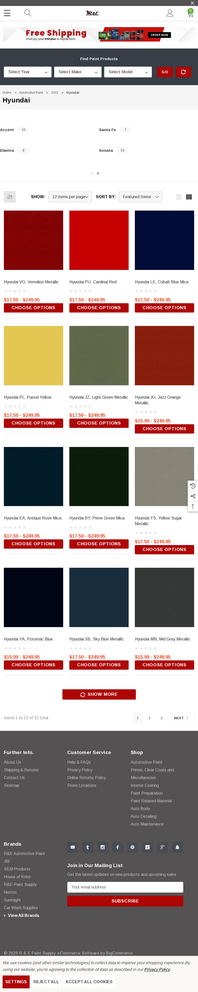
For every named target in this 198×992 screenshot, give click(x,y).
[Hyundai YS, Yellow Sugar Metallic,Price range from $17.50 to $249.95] (164, 476)
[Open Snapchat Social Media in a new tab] (177, 847)
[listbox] (140, 196)
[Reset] (183, 72)
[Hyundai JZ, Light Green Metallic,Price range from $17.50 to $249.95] (99, 355)
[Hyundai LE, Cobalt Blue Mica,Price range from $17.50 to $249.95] (164, 240)
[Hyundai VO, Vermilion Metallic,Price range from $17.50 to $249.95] (33, 240)
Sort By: (106, 197)
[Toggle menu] (8, 12)
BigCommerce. (120, 953)
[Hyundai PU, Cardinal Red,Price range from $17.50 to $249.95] (99, 240)
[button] (99, 34)
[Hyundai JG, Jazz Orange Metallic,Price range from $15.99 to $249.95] (164, 355)
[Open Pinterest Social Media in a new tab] (132, 847)
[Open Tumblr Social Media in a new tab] (87, 847)
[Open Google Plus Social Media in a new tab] (162, 847)
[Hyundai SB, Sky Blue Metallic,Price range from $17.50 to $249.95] (99, 597)
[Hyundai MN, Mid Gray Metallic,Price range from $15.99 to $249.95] (164, 597)
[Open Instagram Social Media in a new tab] (102, 847)
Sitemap (11, 785)
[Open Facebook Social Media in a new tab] (117, 847)
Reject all (46, 982)
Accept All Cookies (89, 982)
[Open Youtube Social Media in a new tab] (72, 847)
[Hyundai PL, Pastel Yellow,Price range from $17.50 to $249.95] (33, 355)
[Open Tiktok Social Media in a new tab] (147, 847)
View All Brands (23, 915)
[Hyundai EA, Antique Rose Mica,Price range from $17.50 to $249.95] (33, 476)
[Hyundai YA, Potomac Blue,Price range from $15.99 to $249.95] (33, 597)
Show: (38, 197)
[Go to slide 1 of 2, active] (92, 173)
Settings (16, 982)
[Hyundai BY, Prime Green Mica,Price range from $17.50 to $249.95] (99, 476)
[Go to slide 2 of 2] (98, 173)
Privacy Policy (157, 969)
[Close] (192, 3)
